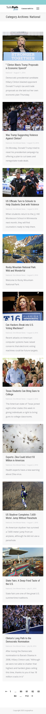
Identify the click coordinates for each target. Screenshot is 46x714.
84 (15, 696)
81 (27, 691)
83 (38, 691)
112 (26, 696)
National (9, 73)
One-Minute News (19, 143)
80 (21, 691)
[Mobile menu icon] (38, 8)
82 (33, 691)
